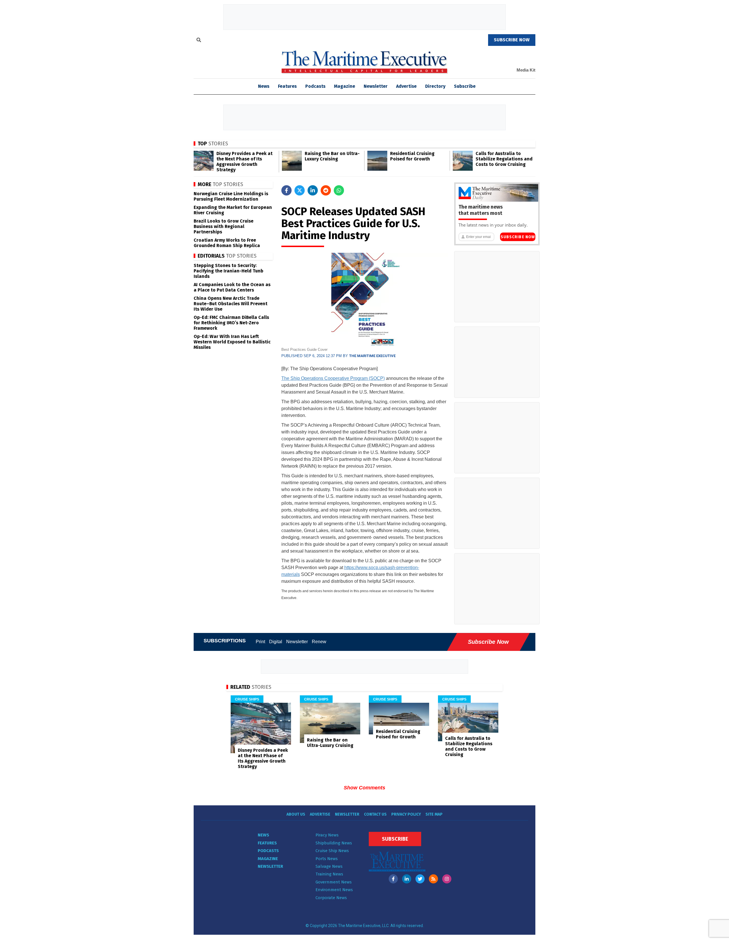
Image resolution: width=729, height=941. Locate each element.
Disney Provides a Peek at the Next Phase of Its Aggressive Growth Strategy (244, 161)
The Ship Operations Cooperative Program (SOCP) (333, 378)
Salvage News (329, 866)
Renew (319, 641)
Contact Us (375, 814)
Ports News (327, 858)
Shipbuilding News (334, 843)
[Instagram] (446, 878)
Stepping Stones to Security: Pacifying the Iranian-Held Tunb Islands (228, 271)
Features (287, 86)
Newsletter (376, 86)
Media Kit (526, 70)
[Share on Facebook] (286, 190)
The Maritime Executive (372, 356)
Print (260, 641)
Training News (329, 874)
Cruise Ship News (332, 850)
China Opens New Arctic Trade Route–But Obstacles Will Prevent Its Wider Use (230, 304)
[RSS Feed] (433, 878)
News (263, 835)
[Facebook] (393, 878)
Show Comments (364, 788)
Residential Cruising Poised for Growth (412, 156)
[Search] (199, 41)
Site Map (434, 814)
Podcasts (315, 86)
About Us (295, 814)
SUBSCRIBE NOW (512, 39)
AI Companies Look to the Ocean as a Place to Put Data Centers (232, 287)
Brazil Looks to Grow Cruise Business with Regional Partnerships (223, 226)
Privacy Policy (406, 814)
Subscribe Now (518, 237)
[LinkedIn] (406, 878)
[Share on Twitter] (299, 190)
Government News (334, 882)
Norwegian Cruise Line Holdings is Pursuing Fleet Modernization (231, 196)
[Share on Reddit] (326, 190)
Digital (275, 641)
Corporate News (331, 897)
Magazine (344, 86)
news (263, 86)
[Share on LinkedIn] (313, 190)
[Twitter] (420, 878)
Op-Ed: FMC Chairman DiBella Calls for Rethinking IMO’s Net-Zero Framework (231, 323)
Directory (435, 86)
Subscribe (465, 86)
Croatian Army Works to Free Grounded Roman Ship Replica (227, 242)
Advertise (406, 86)
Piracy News (327, 835)
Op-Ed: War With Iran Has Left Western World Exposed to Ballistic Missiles (232, 342)
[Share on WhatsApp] (339, 190)
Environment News (334, 889)
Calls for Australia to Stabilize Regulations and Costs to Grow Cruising (504, 159)
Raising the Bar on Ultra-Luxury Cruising (332, 156)
